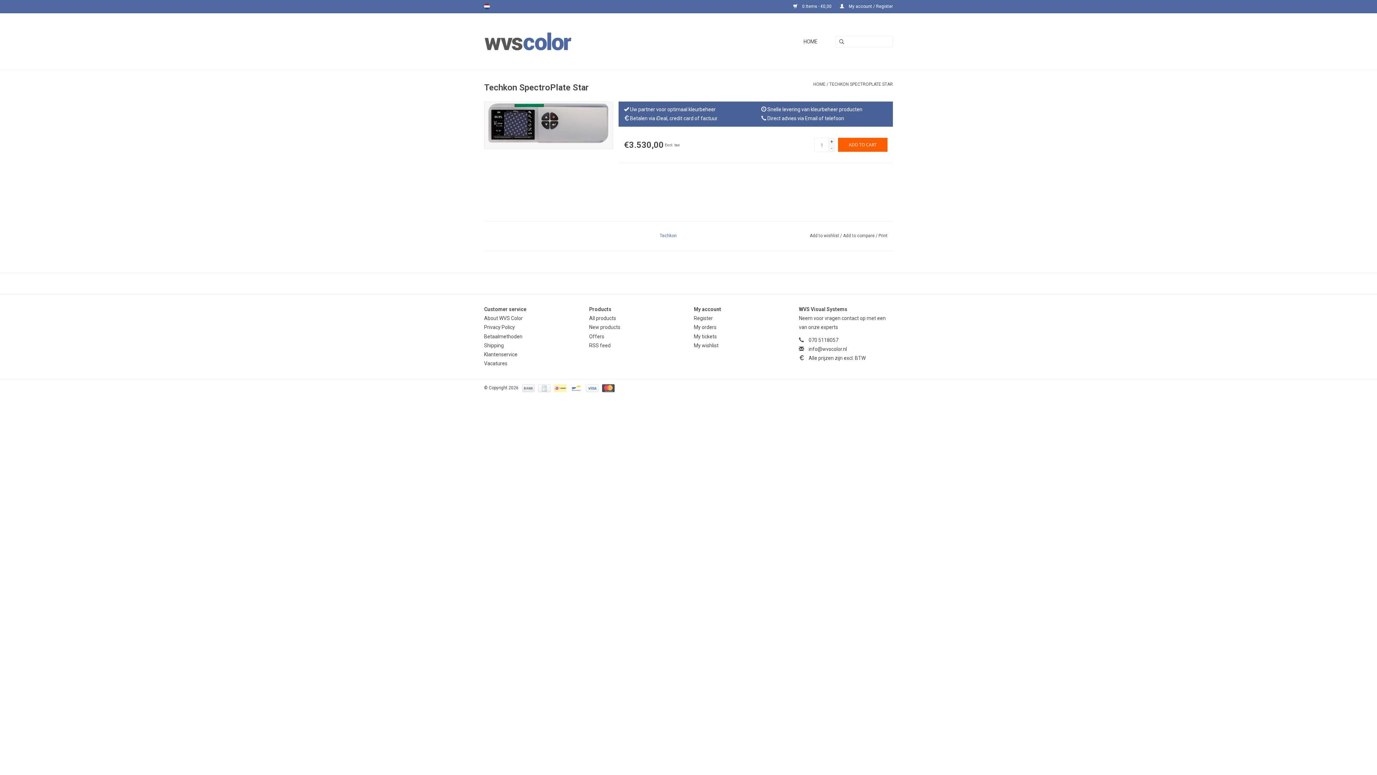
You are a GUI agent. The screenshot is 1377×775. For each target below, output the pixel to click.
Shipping (494, 345)
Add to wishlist (825, 235)
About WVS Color (503, 318)
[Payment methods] (528, 388)
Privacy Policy (499, 327)
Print (883, 235)
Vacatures (495, 363)
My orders (705, 327)
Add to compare (859, 235)
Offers (596, 336)
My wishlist (706, 345)
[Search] (839, 42)
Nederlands (487, 6)
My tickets (705, 336)
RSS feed (600, 345)
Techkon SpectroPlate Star (861, 84)
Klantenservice (500, 354)
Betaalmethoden (503, 336)
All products (602, 318)
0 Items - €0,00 (817, 6)
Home (811, 41)
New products (604, 327)
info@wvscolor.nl (828, 349)
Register (703, 318)
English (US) (496, 6)
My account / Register (870, 6)
